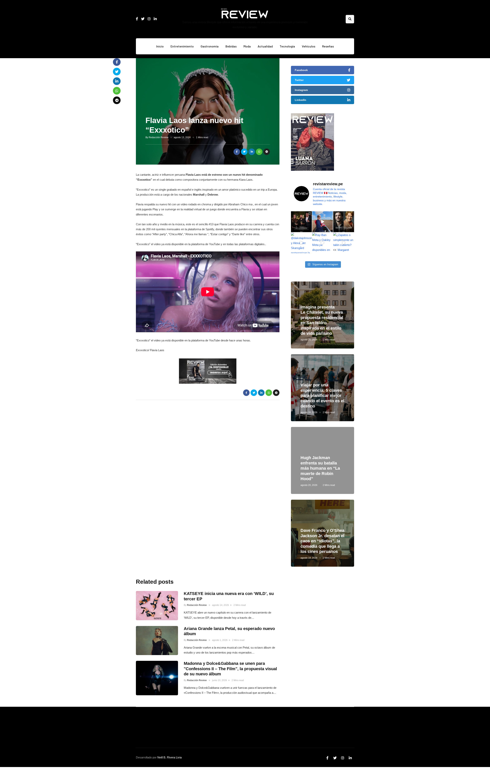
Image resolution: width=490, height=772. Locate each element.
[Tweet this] (244, 152)
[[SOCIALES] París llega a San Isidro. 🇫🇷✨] (301, 221)
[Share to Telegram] (266, 152)
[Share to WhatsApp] (259, 152)
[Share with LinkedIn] (251, 152)
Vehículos (308, 46)
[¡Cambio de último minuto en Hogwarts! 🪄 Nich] (343, 221)
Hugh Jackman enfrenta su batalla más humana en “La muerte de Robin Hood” (320, 468)
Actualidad (265, 46)
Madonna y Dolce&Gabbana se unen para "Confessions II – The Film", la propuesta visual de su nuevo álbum (230, 668)
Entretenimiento (182, 46)
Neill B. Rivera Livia (169, 757)
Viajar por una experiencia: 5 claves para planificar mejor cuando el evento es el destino (322, 395)
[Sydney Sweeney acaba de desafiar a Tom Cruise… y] (322, 221)
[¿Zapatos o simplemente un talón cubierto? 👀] (343, 243)
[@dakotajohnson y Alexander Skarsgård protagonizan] (301, 243)
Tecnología (287, 46)
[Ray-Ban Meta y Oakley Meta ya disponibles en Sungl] (322, 243)
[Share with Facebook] (237, 152)
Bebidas (231, 46)
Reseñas (328, 46)
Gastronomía (210, 46)
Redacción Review (158, 137)
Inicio (160, 46)
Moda (247, 46)
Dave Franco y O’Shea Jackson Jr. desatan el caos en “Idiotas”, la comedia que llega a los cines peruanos (322, 541)
